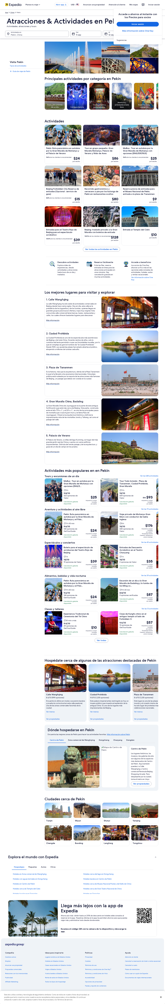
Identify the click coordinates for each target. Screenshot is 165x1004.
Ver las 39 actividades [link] (149, 575)
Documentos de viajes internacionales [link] (138, 978)
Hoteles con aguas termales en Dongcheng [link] (30, 879)
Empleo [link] (8, 961)
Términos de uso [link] (91, 965)
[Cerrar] (161, 997)
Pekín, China (16, 34)
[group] (142, 765)
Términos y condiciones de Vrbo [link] (96, 973)
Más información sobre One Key (137, 31)
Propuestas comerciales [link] (13, 969)
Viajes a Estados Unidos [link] (53, 969)
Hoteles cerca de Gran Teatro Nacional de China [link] (102, 889)
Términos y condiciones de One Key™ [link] (98, 969)
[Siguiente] (158, 693)
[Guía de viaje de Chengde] (58, 835)
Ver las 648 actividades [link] (149, 476)
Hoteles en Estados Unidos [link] (54, 961)
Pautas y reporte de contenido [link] (95, 986)
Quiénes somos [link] (10, 957)
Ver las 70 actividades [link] (149, 509)
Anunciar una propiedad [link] (13, 965)
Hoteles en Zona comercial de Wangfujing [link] (30, 874)
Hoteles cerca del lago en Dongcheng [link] (98, 874)
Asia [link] (6, 12)
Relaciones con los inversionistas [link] (16, 973)
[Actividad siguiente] (158, 96)
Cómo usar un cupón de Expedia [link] (136, 973)
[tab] (57, 740)
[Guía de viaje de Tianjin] (58, 813)
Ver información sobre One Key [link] (142, 278)
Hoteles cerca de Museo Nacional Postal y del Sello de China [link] (107, 884)
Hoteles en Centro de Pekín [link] (24, 884)
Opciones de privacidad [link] (93, 982)
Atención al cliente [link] (131, 957)
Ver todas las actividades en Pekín (101, 249)
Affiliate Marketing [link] (11, 982)
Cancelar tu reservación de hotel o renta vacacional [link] (142, 961)
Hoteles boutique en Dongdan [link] (25, 893)
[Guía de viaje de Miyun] (87, 813)
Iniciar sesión (154, 4)
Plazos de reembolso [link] (132, 969)
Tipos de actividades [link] (18, 66)
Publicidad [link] (9, 978)
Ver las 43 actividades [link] (149, 542)
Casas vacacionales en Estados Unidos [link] (58, 965)
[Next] (96, 767)
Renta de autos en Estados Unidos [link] (57, 978)
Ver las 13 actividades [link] (150, 608)
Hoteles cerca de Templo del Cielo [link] (26, 889)
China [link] (12, 12)
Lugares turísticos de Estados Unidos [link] (57, 957)
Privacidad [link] (88, 957)
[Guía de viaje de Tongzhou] (144, 835)
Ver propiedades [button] (141, 784)
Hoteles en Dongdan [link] (91, 893)
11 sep (78, 34)
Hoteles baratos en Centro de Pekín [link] (97, 879)
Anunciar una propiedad (94, 4)
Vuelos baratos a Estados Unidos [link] (56, 973)
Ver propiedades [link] (53, 719)
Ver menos (50, 712)
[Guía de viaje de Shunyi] (116, 813)
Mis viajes (133, 4)
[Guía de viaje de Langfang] (116, 835)
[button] (82, 856)
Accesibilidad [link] (90, 978)
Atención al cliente (117, 4)
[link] (138, 40)
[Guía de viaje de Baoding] (87, 835)
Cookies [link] (88, 961)
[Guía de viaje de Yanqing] (144, 813)
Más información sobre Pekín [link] (118, 734)
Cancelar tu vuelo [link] (131, 965)
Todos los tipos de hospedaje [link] (55, 982)
